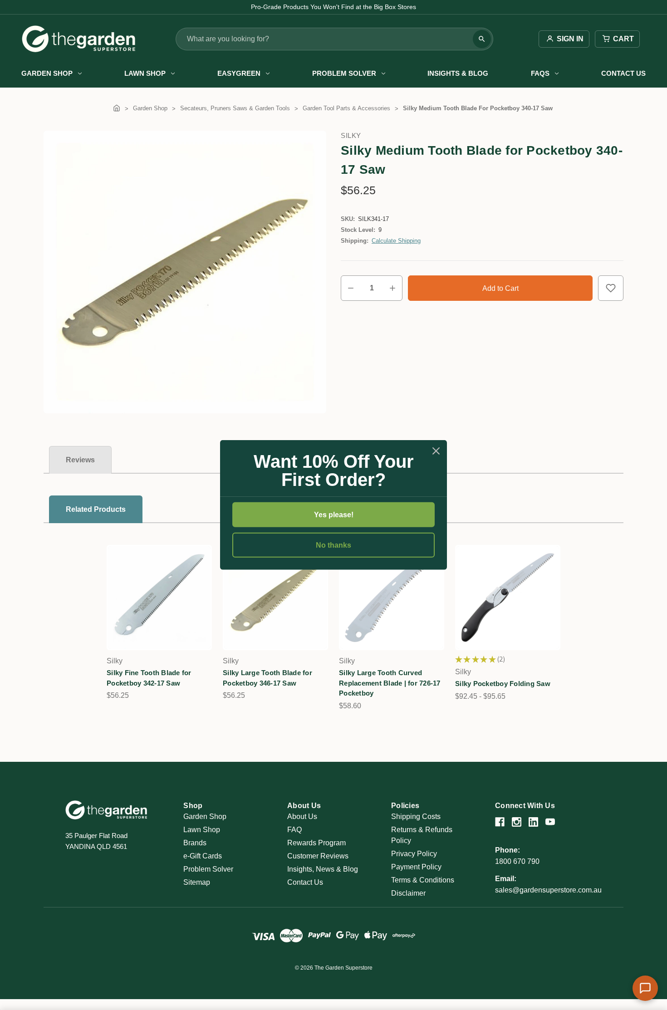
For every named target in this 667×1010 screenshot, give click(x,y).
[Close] (436, 451)
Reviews (80, 460)
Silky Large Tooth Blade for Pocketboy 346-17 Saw (267, 678)
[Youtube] (550, 822)
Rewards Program (316, 843)
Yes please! (333, 515)
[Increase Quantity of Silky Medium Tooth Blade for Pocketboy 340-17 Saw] (392, 288)
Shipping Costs (416, 816)
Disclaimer (408, 893)
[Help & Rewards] (645, 988)
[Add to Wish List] (610, 288)
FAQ (294, 829)
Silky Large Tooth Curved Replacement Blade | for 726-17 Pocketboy (390, 683)
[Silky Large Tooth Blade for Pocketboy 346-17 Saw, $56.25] (275, 597)
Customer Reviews (317, 856)
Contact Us (623, 73)
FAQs (540, 73)
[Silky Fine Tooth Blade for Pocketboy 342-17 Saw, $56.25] (159, 597)
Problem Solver (344, 73)
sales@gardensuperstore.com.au (548, 890)
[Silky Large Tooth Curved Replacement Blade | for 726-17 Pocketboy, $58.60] (391, 597)
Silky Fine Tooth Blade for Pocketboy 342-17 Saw (149, 678)
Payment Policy (416, 867)
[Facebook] (500, 822)
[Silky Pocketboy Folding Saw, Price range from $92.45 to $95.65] (507, 597)
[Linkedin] (533, 822)
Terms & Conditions (422, 880)
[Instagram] (516, 822)
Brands (194, 843)
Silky (351, 135)
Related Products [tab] (96, 509)
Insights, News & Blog (322, 869)
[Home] (116, 108)
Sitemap (196, 882)
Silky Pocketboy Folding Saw (502, 683)
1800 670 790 (517, 861)
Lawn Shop (145, 73)
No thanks (333, 545)
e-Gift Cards (202, 856)
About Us (302, 816)
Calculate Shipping (396, 240)
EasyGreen (238, 73)
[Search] (482, 39)
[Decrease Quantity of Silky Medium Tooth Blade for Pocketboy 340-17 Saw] (350, 288)
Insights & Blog (457, 73)
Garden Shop (47, 73)
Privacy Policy (414, 854)
